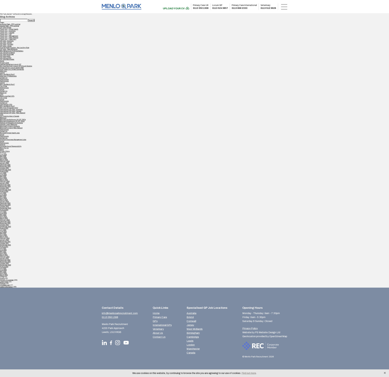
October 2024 (4, 188)
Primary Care (4, 63)
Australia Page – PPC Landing (10, 24)
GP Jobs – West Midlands (8, 49)
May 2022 (3, 233)
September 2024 (5, 190)
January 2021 (4, 258)
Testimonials (4, 79)
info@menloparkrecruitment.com (120, 313)
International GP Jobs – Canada (10, 111)
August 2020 (4, 267)
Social (2, 89)
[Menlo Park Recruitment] (121, 6)
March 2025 (4, 180)
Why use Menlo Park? (7, 74)
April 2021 (3, 253)
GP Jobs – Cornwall (6, 44)
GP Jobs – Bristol (6, 42)
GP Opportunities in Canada (9, 116)
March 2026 (4, 160)
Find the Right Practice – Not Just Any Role (14, 47)
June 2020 (3, 270)
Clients (2, 73)
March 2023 (4, 218)
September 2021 (5, 245)
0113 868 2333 (244, 6)
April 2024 (3, 198)
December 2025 (5, 165)
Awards (2, 144)
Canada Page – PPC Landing (9, 26)
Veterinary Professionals (8, 76)
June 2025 (3, 175)
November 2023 (5, 205)
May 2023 (3, 215)
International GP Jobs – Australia (11, 109)
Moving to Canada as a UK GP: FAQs (12, 121)
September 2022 (5, 226)
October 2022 (4, 225)
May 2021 (3, 251)
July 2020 (3, 268)
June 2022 (3, 231)
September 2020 (5, 265)
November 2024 (5, 186)
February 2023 (5, 220)
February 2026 (5, 161)
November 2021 (5, 241)
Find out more (249, 373)
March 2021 (4, 255)
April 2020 (3, 273)
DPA (1, 114)
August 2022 (4, 228)
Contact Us (3, 78)
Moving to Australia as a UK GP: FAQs (13, 119)
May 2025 (3, 176)
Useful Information (6, 287)
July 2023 (3, 211)
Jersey (190, 325)
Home (2, 61)
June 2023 (3, 213)
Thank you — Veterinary (8, 39)
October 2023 (4, 206)
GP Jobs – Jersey (6, 46)
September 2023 (5, 208)
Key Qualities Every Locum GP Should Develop (16, 66)
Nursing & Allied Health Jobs (10, 133)
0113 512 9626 (268, 6)
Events (2, 278)
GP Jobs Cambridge (7, 54)
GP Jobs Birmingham (7, 53)
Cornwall (191, 321)
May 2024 (3, 196)
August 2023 (4, 210)
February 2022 (5, 238)
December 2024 (5, 185)
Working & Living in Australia (10, 126)
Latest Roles (4, 282)
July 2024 (3, 193)
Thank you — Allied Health (9, 29)
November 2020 (5, 262)
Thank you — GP (6, 34)
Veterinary (3, 71)
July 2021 (3, 248)
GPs (1, 94)
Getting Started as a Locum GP (10, 64)
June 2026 (3, 155)
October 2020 (4, 263)
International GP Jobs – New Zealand (12, 113)
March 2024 (4, 200)
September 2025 (5, 170)
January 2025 (4, 183)
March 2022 (4, 236)
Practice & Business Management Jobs (13, 139)
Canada (191, 352)
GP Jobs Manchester (7, 59)
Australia (191, 313)
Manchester (193, 349)
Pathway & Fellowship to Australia (11, 123)
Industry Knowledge (7, 280)
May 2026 (3, 156)
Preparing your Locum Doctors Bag (12, 68)
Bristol (190, 317)
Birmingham (193, 333)
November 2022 (5, 223)
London (191, 345)
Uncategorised (5, 285)
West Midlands (195, 329)
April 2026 (3, 158)
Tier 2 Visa (3, 86)
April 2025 (3, 178)
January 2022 (4, 240)
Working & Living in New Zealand (11, 128)
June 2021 (3, 250)
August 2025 (4, 171)
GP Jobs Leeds (5, 56)
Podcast (2, 283)
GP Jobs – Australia (7, 41)
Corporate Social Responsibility (10, 146)
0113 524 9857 (220, 6)
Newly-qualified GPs (7, 96)
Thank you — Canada (7, 32)
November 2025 (5, 166)
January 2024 (4, 201)
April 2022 (3, 235)
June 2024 (3, 195)
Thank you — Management (9, 36)
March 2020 (4, 275)
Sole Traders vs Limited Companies (12, 69)
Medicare (3, 118)
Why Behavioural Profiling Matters (11, 51)
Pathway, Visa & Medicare (8, 124)
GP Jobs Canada (5, 27)
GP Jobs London (5, 58)
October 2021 (4, 243)
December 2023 (5, 203)
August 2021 (4, 246)
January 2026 (4, 163)
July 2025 (3, 173)
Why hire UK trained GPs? (9, 108)
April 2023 (3, 216)
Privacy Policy (5, 151)
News (2, 149)
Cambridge (193, 337)
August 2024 (4, 191)
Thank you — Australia (7, 31)
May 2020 (3, 272)
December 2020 (5, 260)
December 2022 (5, 221)
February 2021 (5, 257)
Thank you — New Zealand (9, 37)
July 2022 (3, 230)
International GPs (6, 104)
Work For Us (4, 148)
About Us (3, 93)
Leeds (190, 341)
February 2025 (5, 181)
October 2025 (4, 168)
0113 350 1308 (200, 6)
